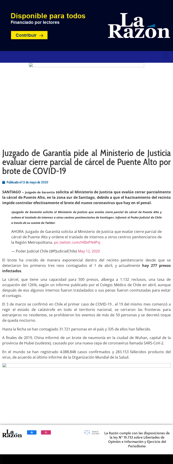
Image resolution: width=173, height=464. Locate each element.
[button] (166, 55)
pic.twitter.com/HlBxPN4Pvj (77, 242)
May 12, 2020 (89, 251)
